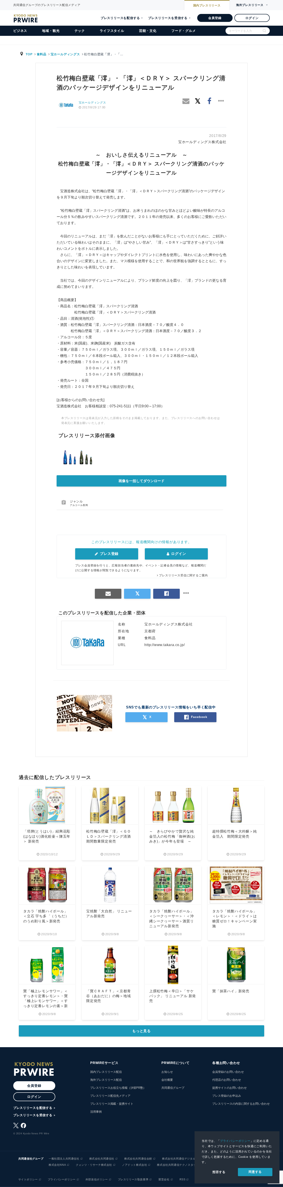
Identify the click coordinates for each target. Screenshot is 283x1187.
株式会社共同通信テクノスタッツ (178, 1164)
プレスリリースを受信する (167, 18)
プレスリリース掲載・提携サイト (111, 1103)
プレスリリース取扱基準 (133, 1179)
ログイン (251, 18)
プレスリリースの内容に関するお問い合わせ (241, 1103)
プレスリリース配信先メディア (110, 1095)
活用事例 (96, 1111)
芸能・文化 (148, 31)
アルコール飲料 (79, 505)
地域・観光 (50, 31)
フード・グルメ (183, 31)
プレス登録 (109, 554)
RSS (182, 1179)
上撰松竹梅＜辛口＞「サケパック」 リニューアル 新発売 (172, 996)
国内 (207, 5)
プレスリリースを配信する (120, 18)
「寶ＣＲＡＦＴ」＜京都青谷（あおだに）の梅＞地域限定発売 (108, 996)
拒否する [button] (219, 1172)
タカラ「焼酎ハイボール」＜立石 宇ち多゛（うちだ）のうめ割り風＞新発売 (46, 916)
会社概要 (167, 1079)
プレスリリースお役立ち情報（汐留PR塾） (118, 1087)
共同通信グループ (172, 1087)
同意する (255, 1172)
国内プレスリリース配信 (106, 1071)
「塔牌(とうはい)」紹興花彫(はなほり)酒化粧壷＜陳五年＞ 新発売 (46, 836)
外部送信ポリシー (97, 1179)
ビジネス (20, 31)
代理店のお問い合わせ (226, 1079)
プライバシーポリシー (235, 1141)
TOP (29, 54)
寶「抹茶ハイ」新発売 (230, 991)
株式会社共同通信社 (101, 1158)
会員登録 (214, 18)
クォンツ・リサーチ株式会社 (94, 1164)
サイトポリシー (28, 1179)
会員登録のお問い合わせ (228, 1071)
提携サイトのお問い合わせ (229, 1087)
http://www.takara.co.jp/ (164, 645)
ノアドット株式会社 (134, 1164)
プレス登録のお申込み (226, 1095)
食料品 (41, 54)
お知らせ (167, 1071)
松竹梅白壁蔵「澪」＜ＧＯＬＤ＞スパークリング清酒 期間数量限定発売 (110, 836)
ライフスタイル (112, 31)
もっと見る (141, 1031)
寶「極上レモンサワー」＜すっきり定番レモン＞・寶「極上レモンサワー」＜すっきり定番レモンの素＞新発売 (45, 1001)
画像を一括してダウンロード (141, 481)
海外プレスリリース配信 (106, 1079)
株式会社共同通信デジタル (178, 1158)
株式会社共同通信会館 (138, 1158)
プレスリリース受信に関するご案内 (183, 575)
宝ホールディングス (65, 54)
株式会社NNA (57, 1164)
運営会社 (163, 1179)
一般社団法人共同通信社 (64, 1158)
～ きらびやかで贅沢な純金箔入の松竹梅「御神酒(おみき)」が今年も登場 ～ (172, 836)
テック (80, 31)
